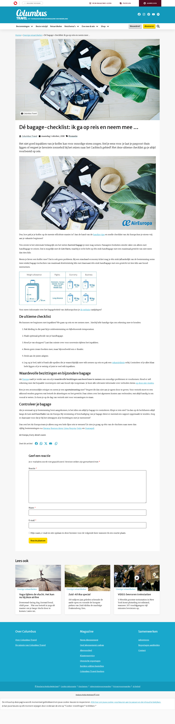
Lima (66, 428)
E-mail (32, 520)
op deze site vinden (145, 383)
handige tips (99, 234)
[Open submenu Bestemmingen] (32, 26)
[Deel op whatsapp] (41, 443)
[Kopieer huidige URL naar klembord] (56, 443)
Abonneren (149, 26)
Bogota (72, 428)
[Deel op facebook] (36, 443)
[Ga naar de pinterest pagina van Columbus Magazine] (148, 14)
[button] (150, 3)
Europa (25, 379)
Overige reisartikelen (32, 35)
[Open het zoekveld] (158, 26)
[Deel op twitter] (45, 443)
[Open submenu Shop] (108, 26)
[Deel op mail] (50, 443)
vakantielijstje (118, 362)
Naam (32, 508)
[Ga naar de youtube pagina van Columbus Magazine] (153, 14)
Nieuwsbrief (135, 26)
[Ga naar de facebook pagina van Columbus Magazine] (139, 14)
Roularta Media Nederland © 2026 (87, 695)
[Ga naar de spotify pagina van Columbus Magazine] (158, 14)
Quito (79, 428)
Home (18, 35)
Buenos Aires (57, 428)
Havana (46, 428)
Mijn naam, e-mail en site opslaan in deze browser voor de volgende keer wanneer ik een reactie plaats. (78, 533)
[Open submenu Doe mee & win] (97, 26)
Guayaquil (89, 428)
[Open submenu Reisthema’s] (78, 26)
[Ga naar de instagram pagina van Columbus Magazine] (143, 14)
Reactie (33, 468)
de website (85, 309)
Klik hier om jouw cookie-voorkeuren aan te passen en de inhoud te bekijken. (126, 702)
